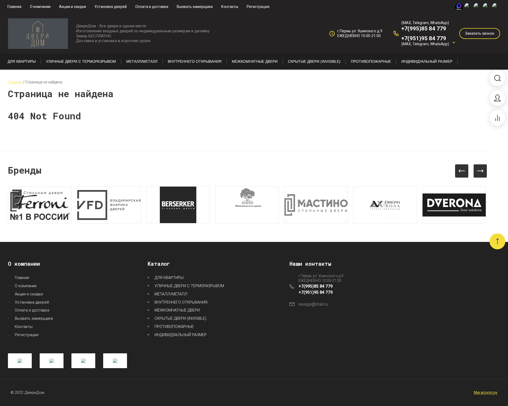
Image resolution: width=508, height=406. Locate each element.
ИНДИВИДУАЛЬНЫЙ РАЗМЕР (181, 334)
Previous (461, 171)
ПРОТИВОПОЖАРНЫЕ (174, 326)
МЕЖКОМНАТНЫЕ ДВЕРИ (177, 310)
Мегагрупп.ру (485, 392)
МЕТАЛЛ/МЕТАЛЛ (171, 294)
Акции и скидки (72, 6)
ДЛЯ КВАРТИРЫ (169, 277)
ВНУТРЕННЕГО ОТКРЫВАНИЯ (181, 302)
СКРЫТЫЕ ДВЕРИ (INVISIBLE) (180, 318)
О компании (40, 6)
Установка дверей (110, 6)
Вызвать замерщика (195, 6)
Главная (14, 6)
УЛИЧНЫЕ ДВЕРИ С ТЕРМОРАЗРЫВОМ (189, 285)
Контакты (229, 6)
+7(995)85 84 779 (423, 28)
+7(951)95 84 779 (423, 38)
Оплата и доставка (151, 6)
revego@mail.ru (313, 304)
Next (480, 171)
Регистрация (258, 6)
